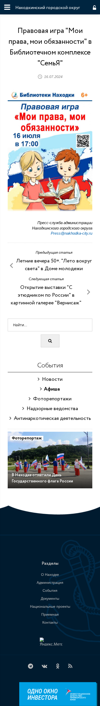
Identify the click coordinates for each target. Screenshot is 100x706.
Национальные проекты (50, 606)
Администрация (50, 582)
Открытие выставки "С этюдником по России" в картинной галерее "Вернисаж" (46, 295)
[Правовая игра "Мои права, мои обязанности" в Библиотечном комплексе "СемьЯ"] (50, 164)
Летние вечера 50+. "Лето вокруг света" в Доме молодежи (54, 264)
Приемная (50, 614)
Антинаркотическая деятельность (51, 418)
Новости (51, 379)
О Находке (50, 574)
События (50, 590)
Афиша (51, 389)
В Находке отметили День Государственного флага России (42, 478)
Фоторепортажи (51, 399)
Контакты (50, 622)
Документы (50, 598)
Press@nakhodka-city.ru (71, 233)
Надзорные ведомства (51, 408)
